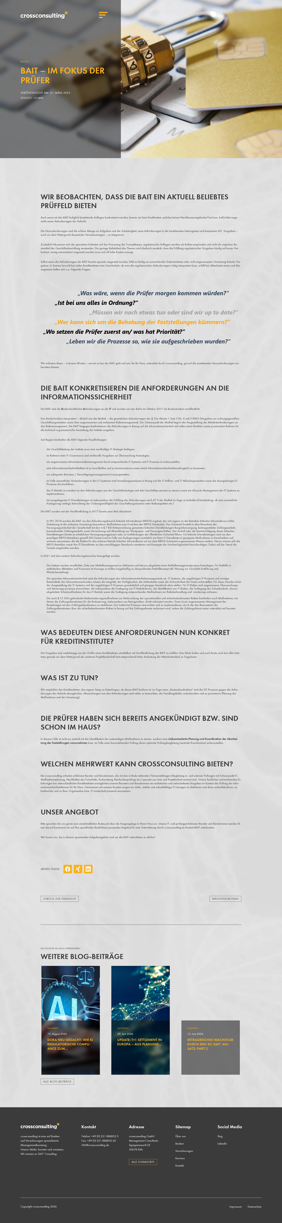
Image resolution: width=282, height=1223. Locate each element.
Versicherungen (184, 1151)
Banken (179, 1143)
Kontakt (179, 1165)
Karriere (180, 1158)
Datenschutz (254, 1206)
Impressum (236, 1206)
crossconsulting (44, 15)
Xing (78, 869)
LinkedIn (88, 869)
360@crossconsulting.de (95, 1145)
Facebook (67, 869)
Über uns (180, 1136)
